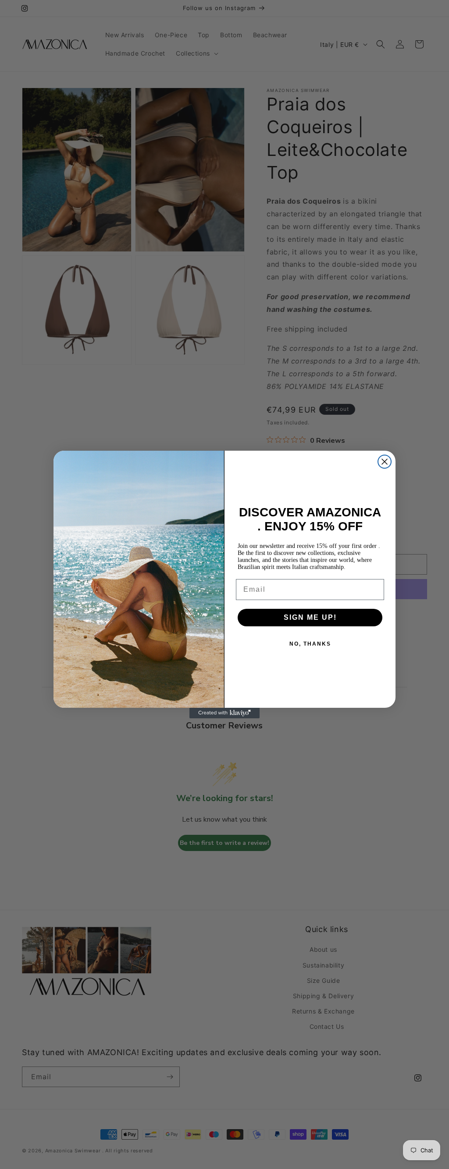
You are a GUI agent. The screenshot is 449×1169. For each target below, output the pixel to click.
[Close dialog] (384, 461)
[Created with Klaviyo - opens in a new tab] (224, 713)
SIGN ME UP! (310, 617)
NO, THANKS (310, 644)
